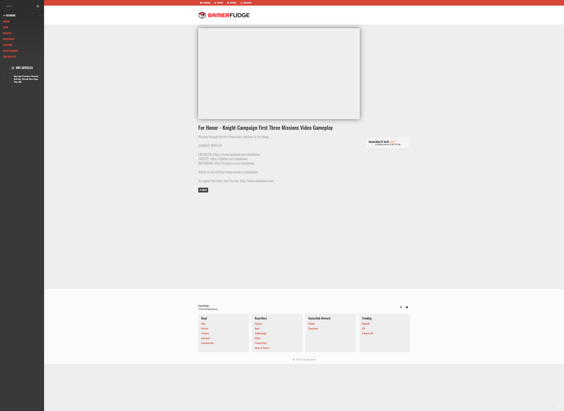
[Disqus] (304, 242)
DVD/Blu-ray (9, 56)
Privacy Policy (261, 343)
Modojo (311, 323)
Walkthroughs (261, 333)
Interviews (8, 39)
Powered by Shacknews (306, 359)
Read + (393, 142)
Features (258, 323)
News (5, 27)
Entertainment (10, 50)
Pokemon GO (367, 333)
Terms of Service (262, 347)
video (204, 190)
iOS (363, 328)
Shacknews (313, 328)
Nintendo (366, 323)
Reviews (7, 33)
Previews (7, 45)
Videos (6, 21)
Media (257, 338)
